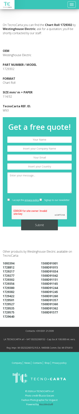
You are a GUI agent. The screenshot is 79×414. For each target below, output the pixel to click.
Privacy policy (59, 362)
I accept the (25, 200)
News (27, 362)
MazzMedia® (46, 404)
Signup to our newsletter (57, 200)
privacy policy (32, 200)
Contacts (37, 362)
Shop (47, 362)
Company (17, 362)
